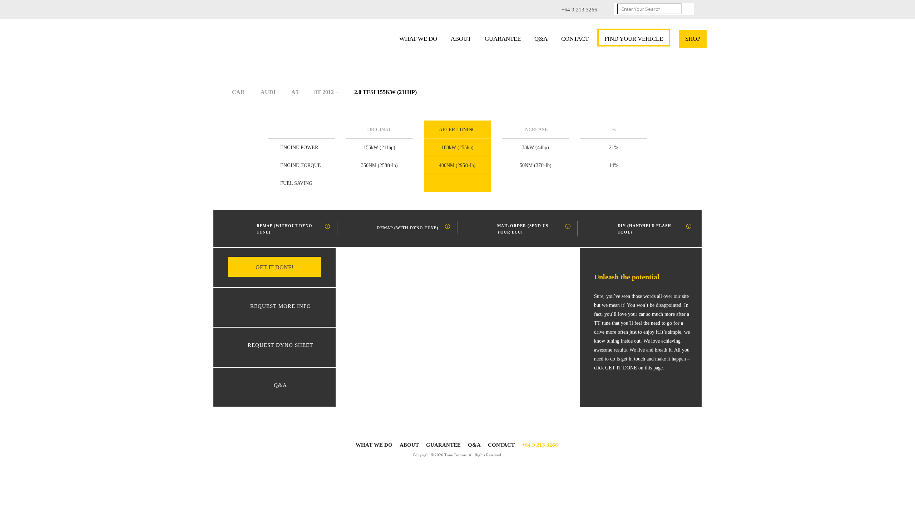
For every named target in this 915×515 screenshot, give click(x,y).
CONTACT (575, 38)
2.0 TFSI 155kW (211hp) (385, 92)
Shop (692, 38)
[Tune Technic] (267, 41)
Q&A (541, 38)
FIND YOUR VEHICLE (633, 38)
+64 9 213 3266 (540, 445)
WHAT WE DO (418, 38)
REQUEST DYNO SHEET (280, 345)
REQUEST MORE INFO (280, 306)
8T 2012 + (326, 92)
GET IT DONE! (274, 267)
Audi (268, 92)
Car (238, 92)
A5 (294, 92)
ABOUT (461, 38)
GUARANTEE (503, 38)
